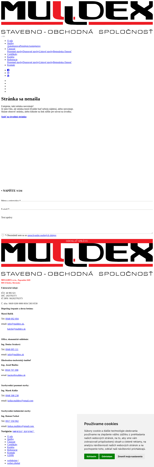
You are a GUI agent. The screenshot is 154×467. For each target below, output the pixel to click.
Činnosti (11, 442)
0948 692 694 (12, 318)
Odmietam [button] (107, 456)
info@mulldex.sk (16, 324)
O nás (10, 436)
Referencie (12, 450)
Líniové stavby (46, 51)
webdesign (12, 460)
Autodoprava (13, 46)
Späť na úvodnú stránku (13, 116)
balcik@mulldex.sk (16, 329)
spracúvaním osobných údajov (42, 235)
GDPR (10, 455)
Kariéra (10, 447)
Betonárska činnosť (62, 51)
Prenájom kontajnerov (30, 46)
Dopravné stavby (31, 51)
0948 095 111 (11, 349)
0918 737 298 (11, 370)
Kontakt (11, 452)
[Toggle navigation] (3, 36)
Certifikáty (12, 444)
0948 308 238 (12, 395)
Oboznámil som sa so (30, 235)
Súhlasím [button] (91, 456)
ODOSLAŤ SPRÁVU (77, 241)
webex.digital (13, 463)
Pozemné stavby (15, 51)
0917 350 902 (12, 421)
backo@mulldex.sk (16, 375)
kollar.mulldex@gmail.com (20, 400)
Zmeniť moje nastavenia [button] (130, 456)
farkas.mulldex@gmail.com (21, 426)
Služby (10, 439)
